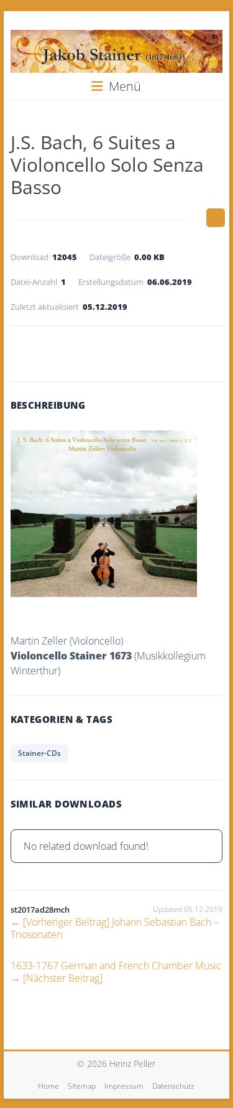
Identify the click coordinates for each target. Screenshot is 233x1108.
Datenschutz (173, 1086)
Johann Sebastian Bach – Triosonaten (115, 928)
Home (48, 1086)
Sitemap (82, 1086)
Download (116, 351)
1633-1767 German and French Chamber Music (116, 972)
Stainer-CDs (39, 753)
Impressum (124, 1086)
